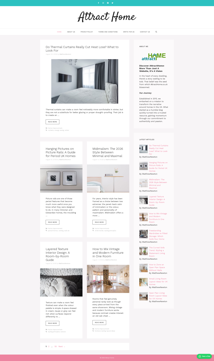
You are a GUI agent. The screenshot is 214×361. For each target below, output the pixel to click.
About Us (71, 32)
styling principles (110, 230)
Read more (52, 122)
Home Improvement (55, 128)
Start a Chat (206, 356)
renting (61, 230)
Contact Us (145, 32)
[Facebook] (98, 3)
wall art (66, 230)
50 (55, 346)
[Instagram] (103, 3)
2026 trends (99, 230)
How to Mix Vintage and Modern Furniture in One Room (108, 252)
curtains (51, 130)
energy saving (59, 130)
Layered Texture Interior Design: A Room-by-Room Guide (58, 254)
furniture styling (100, 331)
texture (63, 332)
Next (62, 346)
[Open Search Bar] (156, 31)
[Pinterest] (108, 3)
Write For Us (128, 32)
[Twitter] (112, 3)
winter (67, 130)
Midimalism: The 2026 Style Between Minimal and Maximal (108, 152)
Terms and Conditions (108, 32)
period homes (53, 230)
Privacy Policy (87, 32)
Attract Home (107, 17)
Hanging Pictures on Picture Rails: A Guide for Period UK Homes (60, 152)
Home (59, 32)
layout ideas (111, 331)
